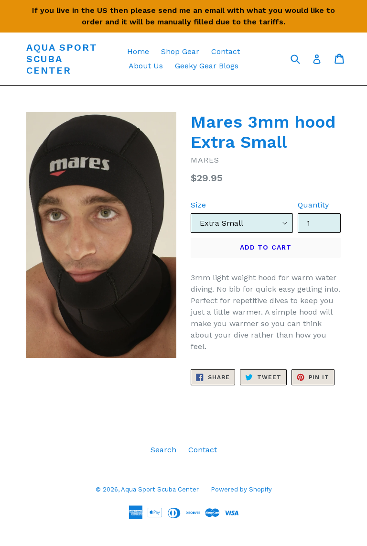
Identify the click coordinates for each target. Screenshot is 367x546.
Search (163, 449)
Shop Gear (180, 51)
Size (198, 204)
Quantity (313, 204)
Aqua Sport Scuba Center (61, 59)
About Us (146, 65)
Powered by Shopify (241, 489)
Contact (225, 51)
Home (138, 51)
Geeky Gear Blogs (206, 65)
